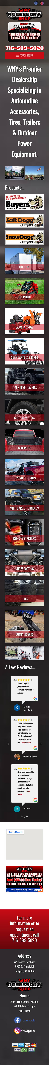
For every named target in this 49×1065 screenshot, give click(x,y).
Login (0, 1063)
